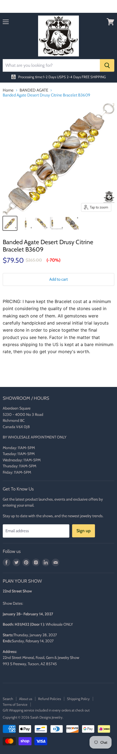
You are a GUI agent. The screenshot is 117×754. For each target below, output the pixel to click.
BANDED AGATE (34, 90)
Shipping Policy (78, 699)
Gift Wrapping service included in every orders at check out (46, 710)
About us (25, 699)
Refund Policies (49, 699)
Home (8, 90)
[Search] (107, 65)
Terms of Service (15, 704)
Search (8, 699)
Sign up (83, 530)
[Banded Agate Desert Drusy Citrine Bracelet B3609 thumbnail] (10, 223)
